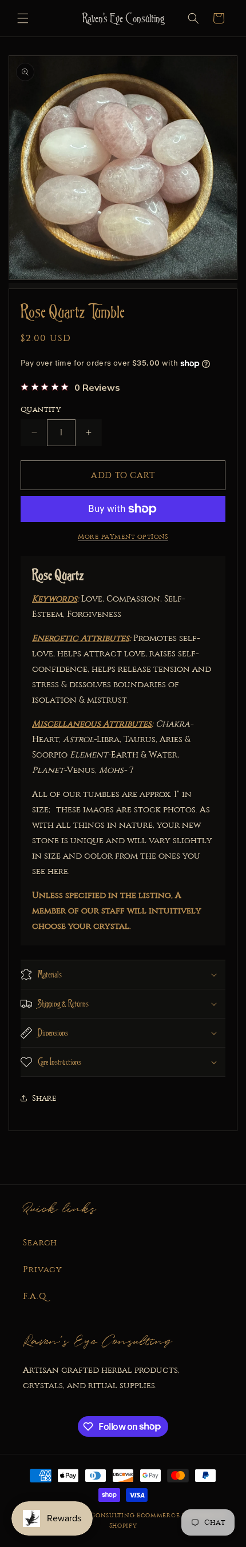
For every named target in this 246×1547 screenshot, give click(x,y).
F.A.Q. (35, 1296)
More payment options (123, 536)
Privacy (42, 1269)
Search (40, 1242)
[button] (22, 18)
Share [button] (44, 1098)
